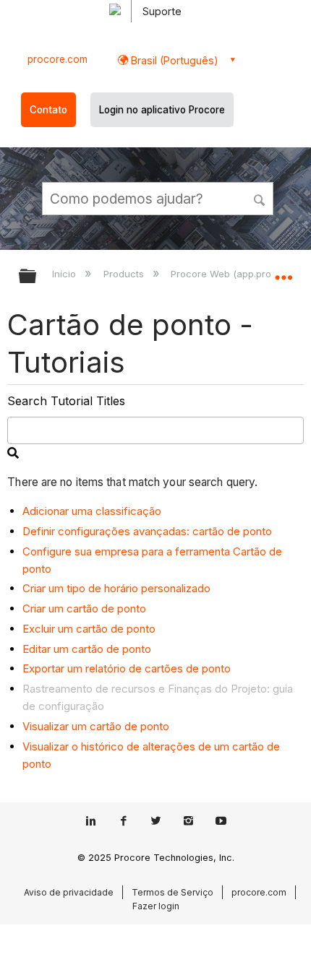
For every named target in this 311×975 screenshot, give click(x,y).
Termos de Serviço (172, 892)
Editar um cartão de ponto (86, 649)
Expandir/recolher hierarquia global (37, 276)
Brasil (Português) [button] (173, 60)
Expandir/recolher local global (283, 271)
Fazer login (155, 906)
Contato (48, 110)
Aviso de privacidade (69, 892)
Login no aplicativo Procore (162, 110)
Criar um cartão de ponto (84, 608)
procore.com (57, 59)
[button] (260, 198)
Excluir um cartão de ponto (89, 629)
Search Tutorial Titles (66, 401)
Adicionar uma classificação (91, 511)
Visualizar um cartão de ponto (95, 726)
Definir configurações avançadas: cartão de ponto (147, 531)
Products (124, 274)
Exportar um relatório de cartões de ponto (126, 668)
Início (65, 274)
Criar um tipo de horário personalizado (116, 588)
